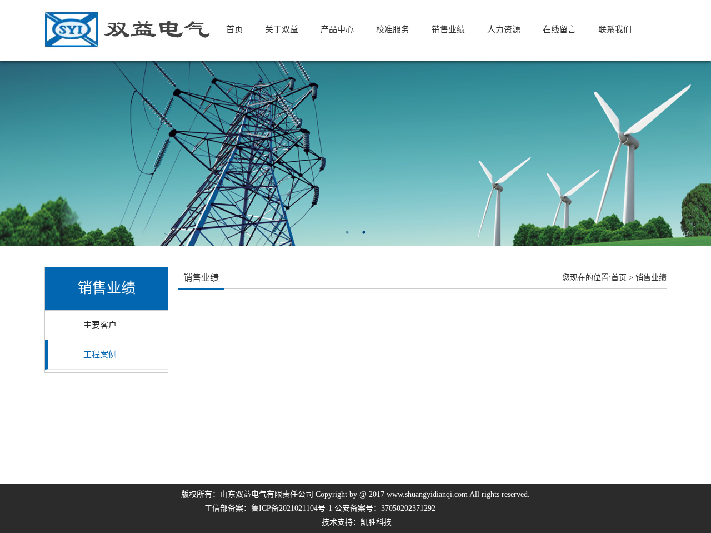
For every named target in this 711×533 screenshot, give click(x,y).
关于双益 (281, 29)
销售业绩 (448, 29)
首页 (234, 29)
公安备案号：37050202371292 (384, 508)
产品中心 (337, 29)
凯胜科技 (376, 522)
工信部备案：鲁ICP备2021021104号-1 (268, 508)
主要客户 (100, 325)
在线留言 (559, 29)
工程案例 (100, 354)
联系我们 (615, 29)
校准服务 (392, 29)
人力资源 (503, 29)
